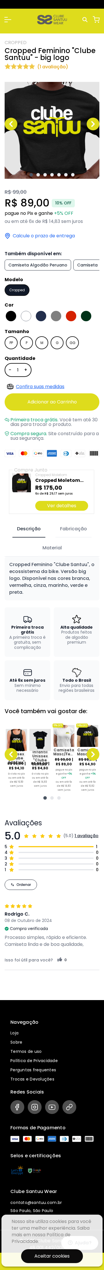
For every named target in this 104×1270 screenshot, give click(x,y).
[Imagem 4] (52, 174)
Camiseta (87, 265)
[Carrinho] (96, 19)
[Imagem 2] (38, 174)
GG (72, 342)
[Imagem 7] (73, 174)
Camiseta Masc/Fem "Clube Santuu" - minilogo (64, 752)
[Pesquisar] (85, 19)
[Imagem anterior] (11, 124)
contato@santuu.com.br (36, 1202)
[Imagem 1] (31, 174)
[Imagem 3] (45, 174)
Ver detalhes (61, 505)
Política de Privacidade (34, 1061)
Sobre (16, 1042)
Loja (14, 1033)
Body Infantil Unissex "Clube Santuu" (40, 756)
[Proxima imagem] (93, 124)
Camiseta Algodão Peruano (37, 265)
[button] (7, 19)
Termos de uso (26, 1051)
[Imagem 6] (66, 174)
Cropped (17, 290)
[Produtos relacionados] (45, 798)
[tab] (28, 529)
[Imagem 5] (59, 174)
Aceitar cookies (52, 1256)
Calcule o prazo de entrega (44, 236)
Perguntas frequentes (33, 1070)
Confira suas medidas (40, 386)
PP (11, 342)
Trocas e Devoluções (32, 1079)
